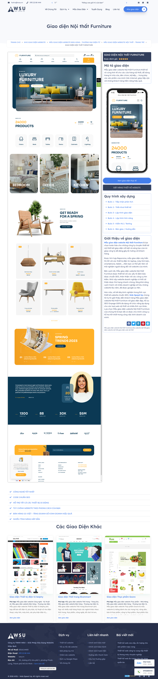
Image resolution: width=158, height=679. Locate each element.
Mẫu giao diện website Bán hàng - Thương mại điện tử (74, 42)
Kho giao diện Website (35, 42)
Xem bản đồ (39, 664)
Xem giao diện (15, 618)
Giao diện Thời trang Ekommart (74, 596)
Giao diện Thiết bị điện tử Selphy (26, 596)
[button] (52, 2)
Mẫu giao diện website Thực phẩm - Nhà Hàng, (131, 602)
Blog (107, 9)
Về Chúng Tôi (50, 9)
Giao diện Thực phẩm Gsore (121, 596)
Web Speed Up (136, 295)
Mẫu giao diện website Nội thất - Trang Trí (124, 42)
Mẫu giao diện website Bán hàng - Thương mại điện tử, (78, 604)
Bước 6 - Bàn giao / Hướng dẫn (121, 229)
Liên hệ (116, 9)
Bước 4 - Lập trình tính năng (120, 218)
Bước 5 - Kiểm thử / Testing (120, 223)
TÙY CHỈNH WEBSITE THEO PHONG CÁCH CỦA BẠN (36, 508)
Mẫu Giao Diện (79, 9)
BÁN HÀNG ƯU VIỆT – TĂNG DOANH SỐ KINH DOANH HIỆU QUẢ (42, 513)
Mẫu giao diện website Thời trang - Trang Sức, (82, 602)
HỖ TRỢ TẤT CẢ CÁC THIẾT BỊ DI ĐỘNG (31, 503)
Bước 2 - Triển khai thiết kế (119, 207)
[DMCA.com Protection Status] (130, 676)
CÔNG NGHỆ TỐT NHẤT (23, 492)
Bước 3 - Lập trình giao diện (120, 213)
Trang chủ (15, 42)
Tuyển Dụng (96, 9)
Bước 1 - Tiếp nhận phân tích (120, 202)
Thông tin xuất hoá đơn (47, 668)
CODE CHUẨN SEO (21, 497)
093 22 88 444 (24, 653)
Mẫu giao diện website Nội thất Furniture (123, 242)
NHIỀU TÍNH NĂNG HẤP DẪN (26, 519)
